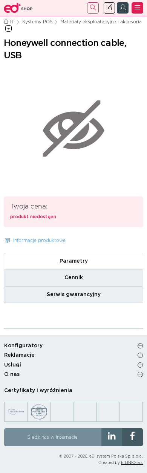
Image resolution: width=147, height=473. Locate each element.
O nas (12, 374)
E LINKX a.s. (132, 463)
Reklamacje (19, 355)
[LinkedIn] (111, 437)
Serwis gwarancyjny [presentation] (74, 294)
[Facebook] (132, 437)
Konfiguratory (23, 345)
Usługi (12, 365)
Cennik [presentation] (73, 277)
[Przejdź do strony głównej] (18, 8)
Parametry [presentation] (74, 261)
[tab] (73, 261)
